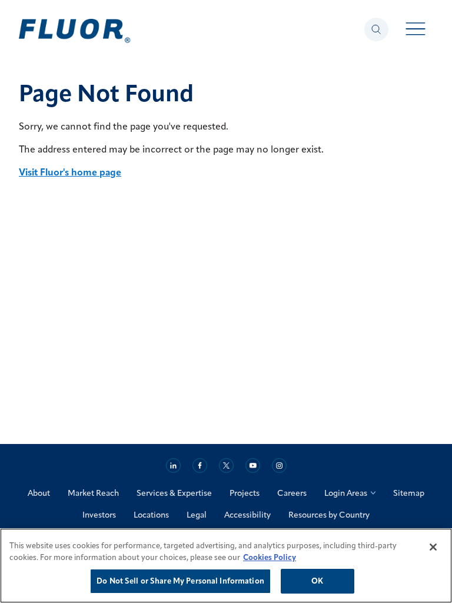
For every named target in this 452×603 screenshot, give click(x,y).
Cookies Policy (269, 557)
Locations (151, 514)
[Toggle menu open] (416, 29)
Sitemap (408, 493)
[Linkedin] (173, 465)
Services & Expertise (174, 493)
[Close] (433, 547)
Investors (99, 514)
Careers (292, 493)
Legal (197, 514)
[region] (226, 565)
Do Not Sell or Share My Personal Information (180, 580)
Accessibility (247, 514)
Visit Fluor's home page (70, 172)
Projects (245, 493)
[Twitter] (226, 465)
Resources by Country (329, 514)
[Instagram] (279, 465)
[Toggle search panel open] (376, 29)
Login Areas (345, 493)
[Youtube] (252, 465)
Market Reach (93, 493)
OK (317, 580)
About (39, 493)
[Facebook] (199, 465)
